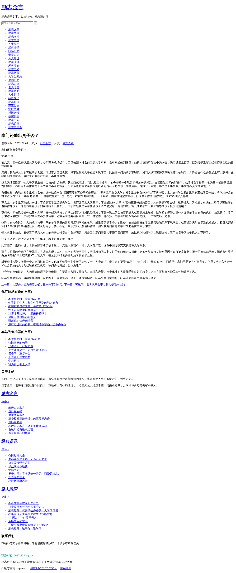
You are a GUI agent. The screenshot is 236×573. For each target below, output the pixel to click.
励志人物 (13, 83)
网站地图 (65, 568)
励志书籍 (13, 120)
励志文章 (13, 29)
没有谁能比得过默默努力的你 (26, 309)
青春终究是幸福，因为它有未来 (27, 459)
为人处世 (13, 58)
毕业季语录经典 (18, 466)
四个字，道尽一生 (19, 353)
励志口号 (13, 69)
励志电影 (13, 40)
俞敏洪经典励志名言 (20, 429)
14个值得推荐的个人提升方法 (26, 506)
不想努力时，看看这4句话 (24, 299)
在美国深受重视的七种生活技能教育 (30, 514)
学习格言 (13, 360)
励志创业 (13, 101)
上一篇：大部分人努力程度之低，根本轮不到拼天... (32, 284)
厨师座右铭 (15, 422)
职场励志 (13, 51)
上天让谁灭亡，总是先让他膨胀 (27, 349)
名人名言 (13, 87)
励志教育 (13, 72)
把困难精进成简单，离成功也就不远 (30, 306)
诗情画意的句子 (18, 342)
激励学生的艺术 (18, 521)
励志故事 (13, 33)
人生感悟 (13, 43)
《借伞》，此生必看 (20, 346)
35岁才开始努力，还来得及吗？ (27, 313)
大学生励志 (15, 76)
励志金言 (12, 7)
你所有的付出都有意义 (22, 317)
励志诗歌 (13, 123)
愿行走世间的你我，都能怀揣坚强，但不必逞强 (37, 324)
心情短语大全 (16, 455)
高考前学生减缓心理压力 (23, 503)
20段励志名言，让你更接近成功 (27, 425)
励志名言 (13, 36)
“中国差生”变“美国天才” (23, 517)
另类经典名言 (16, 415)
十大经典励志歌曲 (19, 357)
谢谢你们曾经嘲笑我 (20, 320)
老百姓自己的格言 (19, 433)
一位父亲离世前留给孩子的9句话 (28, 524)
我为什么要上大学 (19, 364)
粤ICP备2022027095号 (43, 568)
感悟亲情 (13, 112)
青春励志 (13, 54)
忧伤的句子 (15, 470)
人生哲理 (13, 94)
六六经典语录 (16, 477)
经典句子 (13, 98)
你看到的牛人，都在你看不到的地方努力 (33, 302)
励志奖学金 (15, 127)
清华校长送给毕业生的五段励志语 (29, 418)
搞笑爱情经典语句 (19, 462)
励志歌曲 (13, 91)
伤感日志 (13, 116)
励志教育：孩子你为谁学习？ (26, 528)
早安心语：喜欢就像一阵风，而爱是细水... (34, 473)
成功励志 (13, 80)
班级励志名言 (16, 407)
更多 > (5, 401)
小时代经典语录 (18, 480)
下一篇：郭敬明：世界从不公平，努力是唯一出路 (94, 284)
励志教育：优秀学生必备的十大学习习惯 (33, 510)
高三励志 (13, 105)
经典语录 (13, 47)
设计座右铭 (15, 411)
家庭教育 (13, 109)
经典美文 (13, 65)
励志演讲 (13, 62)
